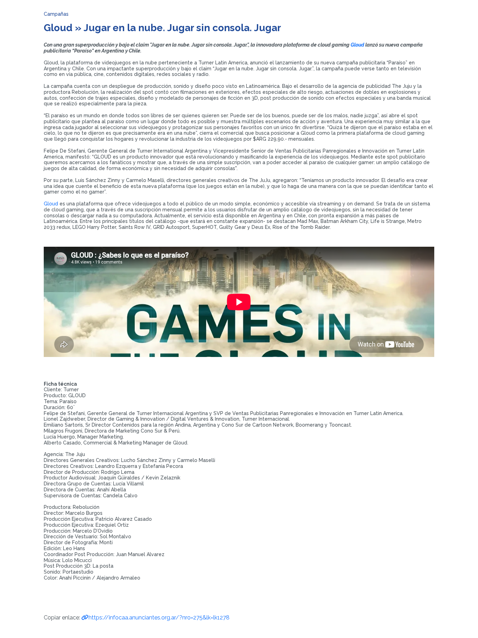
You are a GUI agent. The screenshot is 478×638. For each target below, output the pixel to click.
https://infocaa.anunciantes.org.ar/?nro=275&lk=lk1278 (159, 617)
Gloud (357, 45)
